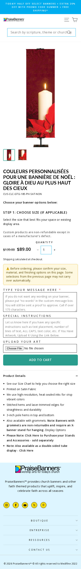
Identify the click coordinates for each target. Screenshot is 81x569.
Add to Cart (40, 360)
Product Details (14, 376)
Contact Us (39, 549)
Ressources (39, 539)
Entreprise (39, 530)
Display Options (55, 430)
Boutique (39, 520)
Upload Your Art (22, 341)
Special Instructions (27, 316)
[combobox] (41, 32)
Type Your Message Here (30, 290)
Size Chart (24, 383)
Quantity (44, 242)
